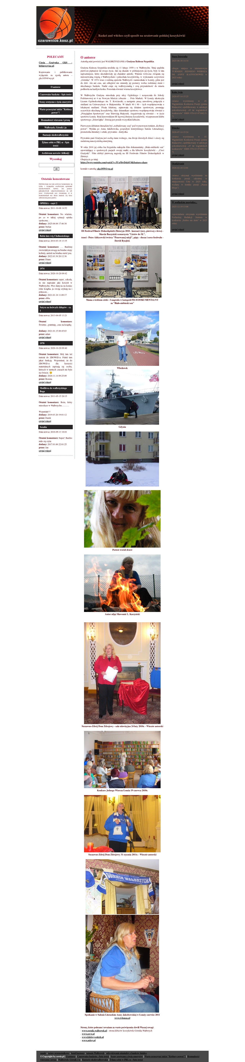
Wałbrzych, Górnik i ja (55, 127)
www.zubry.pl (89, 1040)
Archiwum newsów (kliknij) (55, 153)
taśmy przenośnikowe (58, 1053)
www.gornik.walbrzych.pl (94, 1030)
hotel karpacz (77, 1053)
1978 (42, 343)
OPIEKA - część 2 (48, 203)
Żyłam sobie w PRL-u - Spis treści (55, 144)
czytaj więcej (45, 230)
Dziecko (176, 127)
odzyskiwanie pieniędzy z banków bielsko (126, 1053)
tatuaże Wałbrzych (95, 1053)
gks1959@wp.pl (105, 168)
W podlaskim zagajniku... (184, 202)
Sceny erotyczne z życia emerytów (55, 101)
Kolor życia (177, 92)
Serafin (43, 427)
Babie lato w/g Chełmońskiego (54, 236)
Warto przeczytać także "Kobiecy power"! (55, 111)
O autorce (55, 87)
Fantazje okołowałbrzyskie (56, 135)
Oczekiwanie (178, 163)
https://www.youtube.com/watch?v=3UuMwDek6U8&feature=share (114, 162)
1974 (42, 268)
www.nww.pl (88, 1033)
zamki (43, 1053)
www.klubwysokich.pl (93, 1037)
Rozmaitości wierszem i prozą (55, 120)
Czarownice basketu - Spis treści (55, 94)
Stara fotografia (179, 56)
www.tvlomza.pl (122, 1018)
